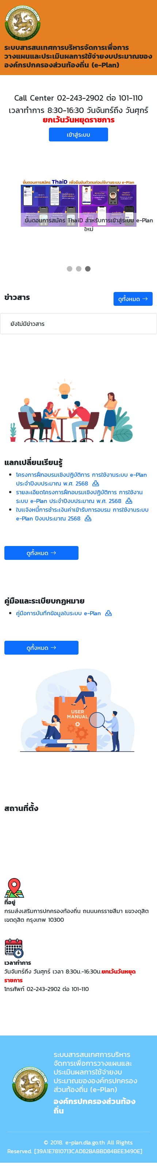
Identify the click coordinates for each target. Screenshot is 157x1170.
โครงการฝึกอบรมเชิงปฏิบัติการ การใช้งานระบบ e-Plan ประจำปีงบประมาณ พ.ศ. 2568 (81, 479)
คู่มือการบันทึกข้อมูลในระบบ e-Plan (60, 613)
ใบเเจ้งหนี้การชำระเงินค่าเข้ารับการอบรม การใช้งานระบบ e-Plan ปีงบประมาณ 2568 (82, 514)
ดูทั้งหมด (130, 299)
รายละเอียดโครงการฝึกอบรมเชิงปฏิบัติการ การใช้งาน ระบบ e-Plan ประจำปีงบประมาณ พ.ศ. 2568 (79, 496)
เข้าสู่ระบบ (78, 134)
